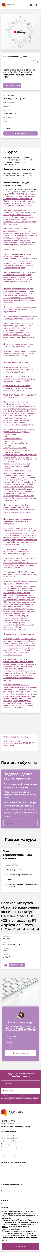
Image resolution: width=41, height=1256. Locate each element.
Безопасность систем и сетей (10, 1150)
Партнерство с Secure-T (8, 1188)
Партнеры (4, 1172)
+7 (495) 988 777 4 (8, 1121)
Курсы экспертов (6, 1153)
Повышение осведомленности (11, 1184)
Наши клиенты (5, 1175)
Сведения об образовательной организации (15, 1166)
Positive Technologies (12, 57)
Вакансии (4, 1207)
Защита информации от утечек (11, 1144)
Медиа (3, 1204)
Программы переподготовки (10, 1156)
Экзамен (25, 57)
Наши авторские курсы (8, 1135)
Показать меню (36, 5)
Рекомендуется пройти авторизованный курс (13, 742)
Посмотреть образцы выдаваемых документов (16, 823)
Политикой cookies (10, 1229)
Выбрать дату (21, 133)
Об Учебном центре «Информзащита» (14, 1162)
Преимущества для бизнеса (10, 1191)
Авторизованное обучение (9, 1138)
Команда (4, 1169)
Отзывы (3, 1178)
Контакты (4, 1200)
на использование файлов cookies (18, 1225)
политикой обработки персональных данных (16, 1097)
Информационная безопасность (11, 1141)
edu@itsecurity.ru (8, 1124)
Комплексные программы (9, 1194)
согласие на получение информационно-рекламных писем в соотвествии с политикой (21, 1098)
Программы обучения (8, 1131)
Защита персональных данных (10, 1147)
